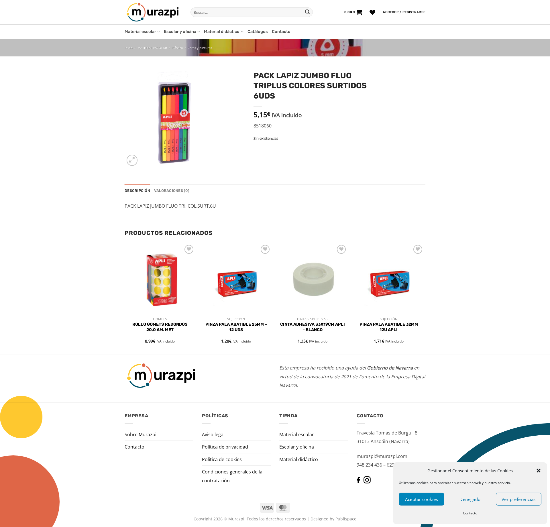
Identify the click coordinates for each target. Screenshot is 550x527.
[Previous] (125, 298)
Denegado (470, 499)
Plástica (177, 48)
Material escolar (140, 31)
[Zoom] (132, 160)
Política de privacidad (225, 447)
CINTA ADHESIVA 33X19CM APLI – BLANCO (312, 327)
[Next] (423, 298)
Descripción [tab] (137, 190)
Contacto (470, 513)
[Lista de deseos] (372, 12)
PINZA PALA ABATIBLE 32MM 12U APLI (389, 327)
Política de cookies (222, 459)
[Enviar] (307, 12)
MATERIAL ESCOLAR (152, 48)
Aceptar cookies (421, 499)
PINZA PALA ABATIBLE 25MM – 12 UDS (236, 327)
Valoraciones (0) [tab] (171, 190)
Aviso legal (213, 434)
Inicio (129, 48)
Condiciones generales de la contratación (232, 476)
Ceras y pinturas (200, 48)
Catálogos (257, 31)
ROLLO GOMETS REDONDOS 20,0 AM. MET (160, 327)
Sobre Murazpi (140, 434)
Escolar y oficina (180, 31)
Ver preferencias (519, 499)
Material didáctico (221, 31)
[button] (538, 470)
